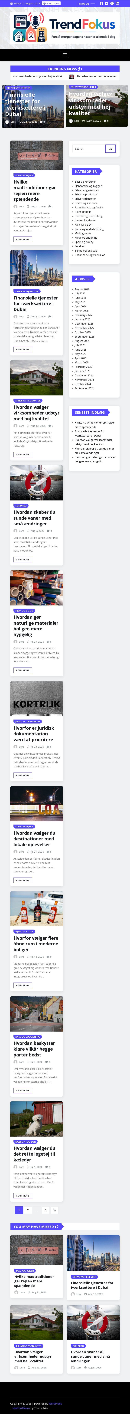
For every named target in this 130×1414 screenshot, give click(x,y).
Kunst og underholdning (89, 229)
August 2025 (82, 341)
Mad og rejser (83, 233)
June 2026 (80, 297)
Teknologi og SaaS (86, 250)
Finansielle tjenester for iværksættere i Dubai (25, 104)
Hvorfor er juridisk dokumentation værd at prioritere (33, 734)
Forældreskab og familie (89, 207)
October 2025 (83, 332)
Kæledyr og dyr (84, 224)
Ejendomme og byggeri (88, 186)
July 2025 (80, 345)
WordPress (55, 1403)
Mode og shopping (86, 237)
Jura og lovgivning (85, 220)
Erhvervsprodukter (86, 194)
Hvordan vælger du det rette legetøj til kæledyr (34, 1154)
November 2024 (84, 379)
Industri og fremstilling (88, 216)
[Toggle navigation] (65, 55)
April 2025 (81, 358)
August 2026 (82, 289)
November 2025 (84, 328)
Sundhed (80, 246)
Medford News (21, 1408)
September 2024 (84, 388)
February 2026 (83, 315)
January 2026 (82, 319)
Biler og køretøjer (85, 181)
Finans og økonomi (86, 203)
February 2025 (83, 366)
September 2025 (84, 336)
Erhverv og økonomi (87, 190)
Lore (13, 121)
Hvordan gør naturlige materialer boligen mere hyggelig (35, 625)
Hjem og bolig (83, 212)
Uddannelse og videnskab (90, 255)
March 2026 (82, 310)
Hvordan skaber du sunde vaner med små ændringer (34, 518)
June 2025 (80, 349)
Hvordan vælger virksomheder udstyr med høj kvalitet (91, 103)
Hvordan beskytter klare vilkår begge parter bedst (34, 1049)
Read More (22, 239)
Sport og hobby (84, 242)
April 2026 (81, 306)
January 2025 (82, 371)
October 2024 (83, 384)
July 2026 (80, 293)
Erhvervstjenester (85, 199)
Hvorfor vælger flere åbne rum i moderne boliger (35, 944)
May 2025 (80, 354)
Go (110, 148)
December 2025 (84, 323)
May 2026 (80, 302)
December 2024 (84, 375)
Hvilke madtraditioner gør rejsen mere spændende (34, 190)
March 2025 (82, 362)
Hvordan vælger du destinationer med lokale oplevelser (34, 839)
